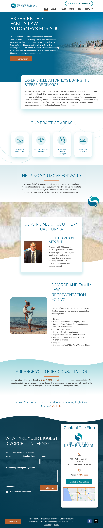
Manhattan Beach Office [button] (79, 482)
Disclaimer (10, 487)
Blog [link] (80, 9)
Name (8, 456)
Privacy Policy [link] (50, 522)
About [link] (53, 9)
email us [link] (58, 380)
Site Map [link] (41, 522)
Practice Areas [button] (67, 9)
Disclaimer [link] (33, 522)
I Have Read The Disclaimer (20, 492)
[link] (24, 5)
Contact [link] (89, 9)
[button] (90, 521)
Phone (43, 456)
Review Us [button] (13, 522)
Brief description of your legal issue (20, 467)
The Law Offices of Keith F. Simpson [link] (46, 519)
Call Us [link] (56, 406)
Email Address (29, 456)
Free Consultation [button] (21, 59)
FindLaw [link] (56, 524)
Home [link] (46, 9)
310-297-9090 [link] (83, 3)
